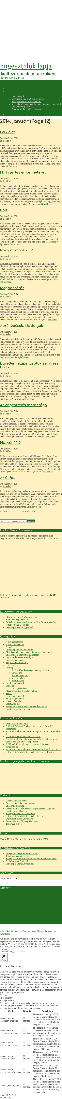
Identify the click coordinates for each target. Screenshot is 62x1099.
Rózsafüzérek (18, 680)
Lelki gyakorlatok (20, 688)
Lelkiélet (7, 132)
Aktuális (9, 647)
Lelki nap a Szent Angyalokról (20, 627)
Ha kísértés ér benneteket (23, 172)
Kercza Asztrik (22, 909)
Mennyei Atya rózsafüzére (8, 917)
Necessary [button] (4, 995)
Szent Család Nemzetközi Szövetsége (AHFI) (26, 706)
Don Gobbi (27, 896)
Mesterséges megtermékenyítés (28, 917)
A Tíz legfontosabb (14, 642)
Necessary (8, 998)
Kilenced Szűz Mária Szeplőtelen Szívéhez (25, 816)
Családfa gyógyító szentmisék (19, 649)
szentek (27, 920)
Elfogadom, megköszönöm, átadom (22, 617)
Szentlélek (34, 920)
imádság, (46, 904)
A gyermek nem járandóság (25, 893)
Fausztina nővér (38, 900)
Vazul (36, 922)
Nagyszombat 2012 (16, 250)
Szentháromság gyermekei (18, 709)
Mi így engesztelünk (15, 698)
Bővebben (13, 166)
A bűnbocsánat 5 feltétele (17, 625)
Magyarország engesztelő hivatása (21, 691)
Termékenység (28, 922)
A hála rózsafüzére (41, 893)
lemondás (38, 912)
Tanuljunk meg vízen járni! (18, 619)
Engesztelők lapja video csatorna (20, 803)
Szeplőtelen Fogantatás (45, 920)
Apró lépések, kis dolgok (21, 326)
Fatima (30, 900)
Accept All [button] (20, 951)
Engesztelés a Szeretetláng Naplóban (22, 655)
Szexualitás (12, 922)
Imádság (9, 667)
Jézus (10, 909)
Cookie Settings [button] (7, 951)
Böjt (3, 210)
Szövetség (20, 922)
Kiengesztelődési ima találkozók (20, 813)
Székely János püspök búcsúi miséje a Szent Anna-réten (31, 622)
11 (12, 511)
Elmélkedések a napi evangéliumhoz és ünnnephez (29, 652)
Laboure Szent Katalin (7, 912)
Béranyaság (18, 896)
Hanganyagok (18, 696)
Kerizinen (31, 909)
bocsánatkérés (9, 896)
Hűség (28, 905)
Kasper (14, 909)
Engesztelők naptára (15, 660)
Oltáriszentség (15, 920)
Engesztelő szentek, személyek (20, 657)
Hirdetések (11, 665)
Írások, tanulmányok (15, 683)
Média (9, 693)
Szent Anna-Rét (13, 704)
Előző (2, 511)
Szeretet (56, 920)
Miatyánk (47, 916)
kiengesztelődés (48, 908)
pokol (23, 920)
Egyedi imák (17, 673)
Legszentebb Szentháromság (24, 912)
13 (17, 511)
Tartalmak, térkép (14, 824)
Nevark (40, 931)
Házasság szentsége (18, 905)
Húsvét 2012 (10, 443)
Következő (30, 511)
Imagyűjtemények (20, 675)
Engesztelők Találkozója (17, 662)
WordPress (5, 934)
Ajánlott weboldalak (15, 644)
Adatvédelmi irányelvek (17, 800)
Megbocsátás (12, 288)
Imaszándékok (18, 678)
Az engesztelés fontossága (23, 405)
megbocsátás (52, 912)
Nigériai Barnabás (14, 701)
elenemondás (45, 896)
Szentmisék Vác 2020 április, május (22, 821)
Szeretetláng (4, 922)
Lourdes (44, 912)
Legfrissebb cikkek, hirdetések (19, 818)
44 (23, 511)
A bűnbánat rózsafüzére (8, 893)
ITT (55, 595)
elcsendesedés (35, 896)
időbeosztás (34, 905)
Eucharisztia (24, 900)
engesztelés (9, 899)
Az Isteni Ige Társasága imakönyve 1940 (30, 670)
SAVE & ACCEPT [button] (9, 1095)
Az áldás (7, 478)
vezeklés (41, 922)
